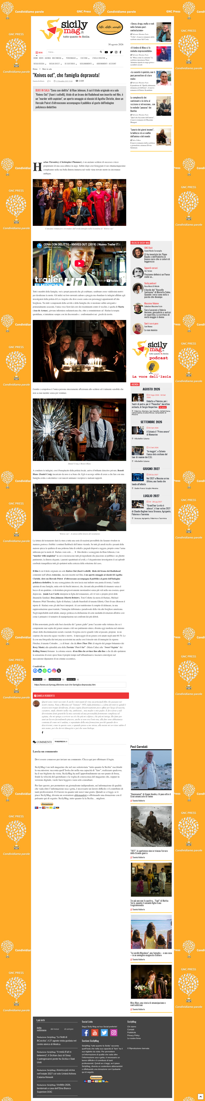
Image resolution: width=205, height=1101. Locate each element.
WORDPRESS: (61, 741)
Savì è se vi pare (151, 323)
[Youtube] (106, 52)
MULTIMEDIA (56, 57)
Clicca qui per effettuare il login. (98, 759)
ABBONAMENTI (102, 63)
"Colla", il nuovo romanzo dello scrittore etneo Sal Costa (142, 38)
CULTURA (83, 57)
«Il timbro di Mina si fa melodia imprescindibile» (141, 49)
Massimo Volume (151, 303)
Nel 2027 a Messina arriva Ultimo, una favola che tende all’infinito (150, 481)
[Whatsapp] (45, 671)
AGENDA (48, 57)
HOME (35, 57)
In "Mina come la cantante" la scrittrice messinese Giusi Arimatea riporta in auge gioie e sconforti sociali (142, 61)
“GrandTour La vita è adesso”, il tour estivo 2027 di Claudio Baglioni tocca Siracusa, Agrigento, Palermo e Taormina (151, 510)
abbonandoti (80, 795)
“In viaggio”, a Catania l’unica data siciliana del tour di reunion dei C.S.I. (149, 454)
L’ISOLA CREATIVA (98, 57)
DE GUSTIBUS (70, 63)
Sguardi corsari (151, 268)
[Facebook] (120, 52)
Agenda (135, 384)
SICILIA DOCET (54, 63)
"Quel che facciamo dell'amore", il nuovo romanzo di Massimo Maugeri (142, 119)
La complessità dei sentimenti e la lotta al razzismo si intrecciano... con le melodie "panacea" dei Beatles (142, 104)
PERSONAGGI (71, 57)
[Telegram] (49, 671)
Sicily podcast (150, 283)
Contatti (130, 1029)
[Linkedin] (40, 671)
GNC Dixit (148, 247)
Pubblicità (131, 1032)
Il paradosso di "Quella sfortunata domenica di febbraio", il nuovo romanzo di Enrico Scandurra (142, 87)
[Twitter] (111, 52)
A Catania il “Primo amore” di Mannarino (158, 433)
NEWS (41, 57)
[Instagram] (116, 52)
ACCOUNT (112, 63)
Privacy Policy (133, 1035)
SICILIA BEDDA (38, 63)
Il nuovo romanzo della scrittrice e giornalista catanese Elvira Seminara (142, 145)
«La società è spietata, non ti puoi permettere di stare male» (142, 75)
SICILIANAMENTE (86, 63)
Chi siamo (131, 1026)
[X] (59, 671)
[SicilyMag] (65, 40)
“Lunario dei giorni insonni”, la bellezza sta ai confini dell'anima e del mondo (142, 133)
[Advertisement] (79, 136)
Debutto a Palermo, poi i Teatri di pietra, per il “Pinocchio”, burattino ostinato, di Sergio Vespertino (151, 404)
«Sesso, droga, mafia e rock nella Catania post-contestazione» (142, 27)
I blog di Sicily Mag (140, 242)
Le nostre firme (134, 1038)
